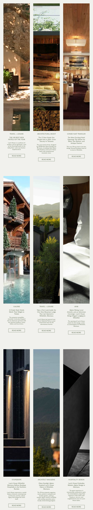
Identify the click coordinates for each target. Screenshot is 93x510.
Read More (16, 156)
